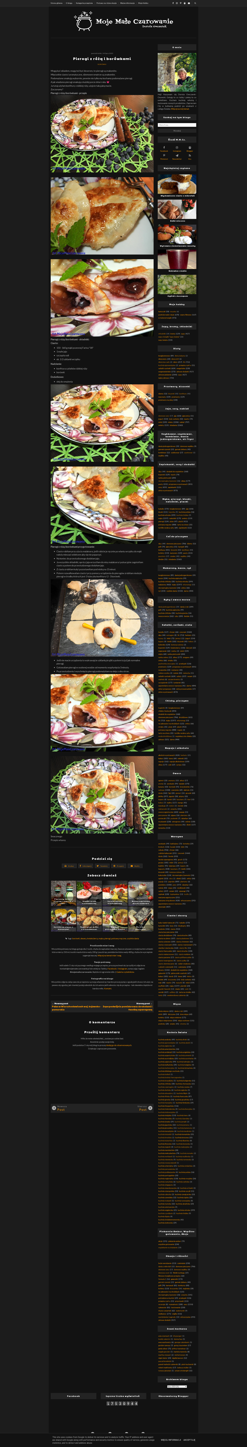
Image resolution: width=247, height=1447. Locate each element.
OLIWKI (178, 878)
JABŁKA (160, 796)
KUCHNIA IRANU (182, 1115)
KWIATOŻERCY (92, 938)
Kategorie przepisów (84, 3)
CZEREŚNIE (175, 790)
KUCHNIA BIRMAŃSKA (185, 1068)
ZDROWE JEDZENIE (164, 375)
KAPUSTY (161, 869)
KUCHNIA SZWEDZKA (165, 1197)
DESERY (83, 938)
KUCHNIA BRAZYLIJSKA (165, 1081)
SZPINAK (161, 894)
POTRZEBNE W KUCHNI (166, 1298)
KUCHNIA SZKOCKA (164, 1194)
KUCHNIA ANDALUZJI (165, 1052)
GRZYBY (161, 862)
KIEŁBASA (161, 550)
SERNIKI (161, 992)
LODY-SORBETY (174, 419)
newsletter (177, 159)
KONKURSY (181, 1285)
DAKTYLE (186, 790)
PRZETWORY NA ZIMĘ (165, 400)
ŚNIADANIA (173, 425)
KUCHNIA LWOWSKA (183, 1144)
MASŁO (186, 419)
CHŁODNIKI (162, 334)
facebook (164, 151)
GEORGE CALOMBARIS (182, 1342)
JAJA (175, 416)
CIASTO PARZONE (164, 957)
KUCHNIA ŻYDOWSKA (165, 1223)
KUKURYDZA (162, 875)
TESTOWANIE (175, 1307)
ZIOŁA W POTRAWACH (165, 490)
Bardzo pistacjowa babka (115, 928)
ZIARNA (186, 591)
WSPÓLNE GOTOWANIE (166, 1244)
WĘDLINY (161, 456)
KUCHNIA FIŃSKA (164, 1096)
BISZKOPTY (182, 926)
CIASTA (173, 929)
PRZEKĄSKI (182, 664)
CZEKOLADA (182, 967)
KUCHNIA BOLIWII (164, 1074)
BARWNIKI (161, 926)
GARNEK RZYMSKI (164, 449)
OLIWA (183, 481)
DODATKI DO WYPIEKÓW (174, 471)
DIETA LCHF (175, 359)
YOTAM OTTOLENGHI (182, 1371)
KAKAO (160, 758)
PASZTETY (161, 556)
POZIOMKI (174, 818)
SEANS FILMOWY (185, 315)
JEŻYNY (181, 796)
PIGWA (173, 815)
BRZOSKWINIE (185, 787)
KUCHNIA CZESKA (183, 1087)
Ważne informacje (127, 3)
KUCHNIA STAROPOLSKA (166, 1191)
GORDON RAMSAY (164, 1345)
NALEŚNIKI (172, 518)
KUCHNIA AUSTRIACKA (186, 1058)
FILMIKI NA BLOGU (179, 1273)
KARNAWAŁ (169, 1285)
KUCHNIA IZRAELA (164, 1122)
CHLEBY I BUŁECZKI (164, 711)
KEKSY (189, 976)
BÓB (182, 847)
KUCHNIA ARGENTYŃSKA (166, 1055)
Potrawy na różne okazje (107, 3)
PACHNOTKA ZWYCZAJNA (166, 664)
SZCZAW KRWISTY (174, 679)
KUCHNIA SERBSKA (183, 1182)
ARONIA (160, 784)
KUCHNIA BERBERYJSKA (166, 1068)
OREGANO (186, 657)
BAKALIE (161, 509)
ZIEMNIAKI (162, 907)
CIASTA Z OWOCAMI (165, 945)
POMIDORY (162, 885)
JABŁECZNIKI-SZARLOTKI (179, 973)
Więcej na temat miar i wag (109, 955)
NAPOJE (161, 761)
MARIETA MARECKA (180, 1352)
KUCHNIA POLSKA (185, 512)
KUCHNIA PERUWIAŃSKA (166, 1169)
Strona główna (57, 3)
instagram (177, 151)
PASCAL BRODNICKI (164, 1361)
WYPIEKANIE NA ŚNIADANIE (168, 1247)
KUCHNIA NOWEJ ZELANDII (167, 1163)
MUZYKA (173, 311)
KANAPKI (181, 547)
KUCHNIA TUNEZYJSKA (182, 1201)
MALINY (169, 803)
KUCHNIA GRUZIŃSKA (182, 1099)
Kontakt (107, 988)
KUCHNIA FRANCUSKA (180, 1096)
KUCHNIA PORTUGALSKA (166, 1175)
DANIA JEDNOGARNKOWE (166, 446)
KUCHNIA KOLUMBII (164, 1134)
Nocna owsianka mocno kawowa (141, 902)
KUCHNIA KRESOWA (182, 1137)
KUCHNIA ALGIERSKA (165, 1046)
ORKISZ (183, 588)
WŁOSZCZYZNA (186, 900)
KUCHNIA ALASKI (184, 1043)
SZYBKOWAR (175, 452)
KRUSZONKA (172, 979)
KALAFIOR (161, 866)
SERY (185, 1304)
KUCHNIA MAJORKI (164, 1147)
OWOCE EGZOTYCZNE (165, 812)
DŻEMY (161, 394)
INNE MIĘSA (184, 1014)
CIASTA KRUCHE (182, 935)
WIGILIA (174, 1314)
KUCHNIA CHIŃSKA (164, 581)
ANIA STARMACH (163, 1336)
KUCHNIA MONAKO (186, 1153)
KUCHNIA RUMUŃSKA (165, 1182)
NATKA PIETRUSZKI (164, 478)
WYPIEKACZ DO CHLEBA (183, 736)
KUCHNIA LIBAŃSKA (182, 1140)
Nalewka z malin (178, 270)
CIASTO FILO (183, 948)
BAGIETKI (161, 708)
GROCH (180, 859)
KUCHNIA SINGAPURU (165, 1185)
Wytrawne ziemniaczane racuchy (178, 245)
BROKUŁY (161, 847)
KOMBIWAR (162, 452)
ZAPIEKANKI (172, 487)
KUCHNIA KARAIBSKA (184, 1131)
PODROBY (161, 1024)
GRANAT (178, 793)
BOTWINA (186, 844)
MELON (171, 806)
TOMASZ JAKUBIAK (164, 1371)
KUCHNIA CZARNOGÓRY (166, 1087)
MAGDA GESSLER (164, 1352)
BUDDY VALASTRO (164, 1339)
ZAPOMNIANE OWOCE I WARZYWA (170, 686)
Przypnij (120, 866)
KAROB (169, 799)
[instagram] (176, 3)
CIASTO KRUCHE (182, 951)
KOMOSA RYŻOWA (177, 645)
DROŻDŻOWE (183, 717)
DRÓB (160, 1014)
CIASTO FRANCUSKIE (165, 951)
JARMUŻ (178, 638)
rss (189, 159)
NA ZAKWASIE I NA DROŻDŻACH (168, 723)
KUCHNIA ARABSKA (164, 1039)
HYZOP (160, 638)
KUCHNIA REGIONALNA (165, 1178)
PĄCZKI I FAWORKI (164, 989)
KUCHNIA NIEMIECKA (165, 1159)
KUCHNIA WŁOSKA (164, 515)
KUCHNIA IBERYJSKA (185, 1109)
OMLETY (161, 425)
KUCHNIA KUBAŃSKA (165, 1140)
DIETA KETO (162, 359)
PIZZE (172, 521)
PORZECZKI (162, 818)
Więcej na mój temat (180, 109)
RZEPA (170, 888)
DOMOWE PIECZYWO (173, 543)
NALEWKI (181, 758)
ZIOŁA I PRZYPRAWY (164, 689)
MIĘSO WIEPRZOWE (165, 1020)
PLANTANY (183, 815)
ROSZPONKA (162, 670)
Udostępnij (87, 866)
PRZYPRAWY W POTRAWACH (178, 484)
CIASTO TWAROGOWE (165, 960)
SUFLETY (172, 992)
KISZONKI (171, 394)
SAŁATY (179, 676)
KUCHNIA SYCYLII (184, 1191)
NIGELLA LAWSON (177, 1358)
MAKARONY (162, 584)
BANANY (161, 787)
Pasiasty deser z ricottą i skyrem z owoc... (63, 901)
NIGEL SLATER (162, 1358)
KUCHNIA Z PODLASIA (165, 1213)
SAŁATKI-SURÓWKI (164, 368)
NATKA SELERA (163, 657)
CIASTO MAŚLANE (184, 954)
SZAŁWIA (161, 679)
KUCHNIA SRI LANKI (186, 1188)
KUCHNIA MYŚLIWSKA (183, 1156)
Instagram (122, 968)
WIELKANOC (162, 1314)
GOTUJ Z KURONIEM (180, 1345)
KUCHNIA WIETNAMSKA (166, 1207)
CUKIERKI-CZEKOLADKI (165, 967)
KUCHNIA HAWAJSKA (165, 1103)
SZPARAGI (182, 891)
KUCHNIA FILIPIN (182, 1093)
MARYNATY (162, 397)
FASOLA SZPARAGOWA (165, 859)
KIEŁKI (169, 641)
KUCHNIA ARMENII (185, 1055)
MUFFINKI (161, 986)
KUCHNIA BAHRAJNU (184, 1062)
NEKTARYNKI (162, 809)
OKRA (171, 878)
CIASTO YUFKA (181, 960)
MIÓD (160, 422)
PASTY (160, 484)
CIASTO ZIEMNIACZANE (166, 964)
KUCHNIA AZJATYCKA (176, 578)
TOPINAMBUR (174, 894)
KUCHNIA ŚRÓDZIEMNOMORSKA (169, 1220)
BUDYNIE (161, 929)
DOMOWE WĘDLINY (187, 446)
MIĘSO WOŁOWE (183, 1020)
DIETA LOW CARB (164, 362)
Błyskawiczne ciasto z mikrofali (178, 195)
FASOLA (170, 856)
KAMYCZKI (161, 311)
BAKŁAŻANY (174, 844)
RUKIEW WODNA (164, 673)
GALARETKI (161, 973)
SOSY (160, 487)
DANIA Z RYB (184, 607)
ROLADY (177, 989)
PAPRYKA (171, 881)
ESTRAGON (170, 635)
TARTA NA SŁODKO (185, 992)
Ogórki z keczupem (177, 296)
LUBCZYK (189, 648)
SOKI (169, 765)
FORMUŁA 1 (162, 1279)
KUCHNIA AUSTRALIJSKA (166, 1058)
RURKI (186, 989)
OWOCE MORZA (163, 616)
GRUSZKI (188, 793)
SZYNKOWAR (188, 452)
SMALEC (173, 556)
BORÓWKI (102, 64)
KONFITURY (183, 394)
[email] (188, 3)
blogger (190, 151)
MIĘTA (160, 654)
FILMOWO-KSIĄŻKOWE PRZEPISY (169, 1276)
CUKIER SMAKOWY (184, 964)
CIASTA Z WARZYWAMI (185, 945)
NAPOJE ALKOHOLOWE (177, 761)
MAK (160, 983)
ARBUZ (182, 780)
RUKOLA (175, 673)
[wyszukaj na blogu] (195, 3)
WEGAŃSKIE (181, 368)
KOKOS (190, 641)
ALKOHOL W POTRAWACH (166, 755)
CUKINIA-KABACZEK (165, 853)
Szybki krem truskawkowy (89, 902)
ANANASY (171, 780)
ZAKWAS (161, 739)
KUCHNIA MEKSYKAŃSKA (167, 1153)
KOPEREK (161, 474)
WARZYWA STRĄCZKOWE (166, 900)
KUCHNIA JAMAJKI (181, 1122)
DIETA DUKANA (180, 356)
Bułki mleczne (177, 220)
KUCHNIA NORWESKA (184, 1159)
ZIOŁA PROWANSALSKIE (184, 689)
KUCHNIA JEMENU (183, 1125)
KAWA (171, 758)
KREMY (172, 334)
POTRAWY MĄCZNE (118, 938)
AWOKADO (170, 784)
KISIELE (160, 979)
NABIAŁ (182, 422)
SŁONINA (183, 1024)
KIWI (189, 799)
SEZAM (189, 676)
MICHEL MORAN (180, 1355)
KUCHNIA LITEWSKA (165, 1144)
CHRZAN (172, 632)
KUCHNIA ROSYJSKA (185, 1178)
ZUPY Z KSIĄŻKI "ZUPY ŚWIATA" (169, 337)
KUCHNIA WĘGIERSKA (165, 1210)
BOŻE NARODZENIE (164, 1263)
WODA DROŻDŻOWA (165, 736)
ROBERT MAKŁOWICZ (165, 1367)
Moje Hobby (143, 3)
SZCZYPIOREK (163, 682)
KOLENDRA (161, 645)
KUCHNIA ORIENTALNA (165, 1166)
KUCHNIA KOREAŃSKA (182, 1134)
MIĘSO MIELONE (175, 1017)
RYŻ (159, 591)
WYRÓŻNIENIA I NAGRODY (167, 1317)
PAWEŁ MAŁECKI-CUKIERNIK (168, 1364)
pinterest (164, 159)
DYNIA (160, 793)
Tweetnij (104, 866)
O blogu (69, 3)
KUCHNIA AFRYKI (181, 1039)
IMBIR (169, 638)
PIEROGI (107, 938)
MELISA (173, 651)
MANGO (180, 803)
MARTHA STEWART (164, 1355)
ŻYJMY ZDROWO (163, 378)
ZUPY (183, 334)
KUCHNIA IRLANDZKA (165, 1118)
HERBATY (188, 635)
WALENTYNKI (180, 1311)
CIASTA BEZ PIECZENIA (166, 932)
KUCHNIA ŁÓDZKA (182, 515)
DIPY (160, 471)
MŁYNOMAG (187, 584)
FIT (184, 362)
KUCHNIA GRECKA (182, 613)
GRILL (159, 547)
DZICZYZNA (171, 1014)
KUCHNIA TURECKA (164, 1204)
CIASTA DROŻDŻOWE (165, 935)
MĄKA (101, 938)
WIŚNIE (187, 821)
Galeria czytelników (125, 972)
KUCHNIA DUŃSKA (164, 1090)
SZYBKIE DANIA (133, 938)
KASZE (160, 578)
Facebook (112, 968)
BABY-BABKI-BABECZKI (166, 923)
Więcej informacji (171, 1440)
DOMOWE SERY (163, 416)
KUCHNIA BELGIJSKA (184, 1065)
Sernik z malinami (140, 928)
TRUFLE (186, 894)
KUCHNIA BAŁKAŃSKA (165, 1065)
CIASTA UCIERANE (164, 942)
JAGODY (171, 796)
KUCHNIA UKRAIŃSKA (183, 1204)
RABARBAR (184, 818)
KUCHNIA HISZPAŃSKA (166, 1106)
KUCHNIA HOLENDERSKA (166, 1109)
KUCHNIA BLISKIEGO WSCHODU (169, 1071)
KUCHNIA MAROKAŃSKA (166, 1150)
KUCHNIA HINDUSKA (183, 1103)
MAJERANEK (162, 651)
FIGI (169, 793)
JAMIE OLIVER (162, 1348)
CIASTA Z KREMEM (182, 942)
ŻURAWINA (161, 828)
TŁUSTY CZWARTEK (164, 1311)
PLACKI (180, 521)
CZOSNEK (182, 632)
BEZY (172, 926)
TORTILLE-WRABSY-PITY (166, 528)
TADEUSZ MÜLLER (183, 1367)
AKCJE (160, 1241)
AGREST (161, 780)
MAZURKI (179, 983)
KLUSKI (160, 512)
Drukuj (71, 866)
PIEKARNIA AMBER (174, 1241)
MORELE (180, 806)
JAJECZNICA (186, 416)
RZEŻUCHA (186, 673)
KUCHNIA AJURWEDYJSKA (166, 365)
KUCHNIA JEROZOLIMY (165, 1128)
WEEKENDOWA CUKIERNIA (176, 995)
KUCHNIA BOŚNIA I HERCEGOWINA (170, 1077)
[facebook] (172, 3)
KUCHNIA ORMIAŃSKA (185, 1166)
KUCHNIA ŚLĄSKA (164, 1216)
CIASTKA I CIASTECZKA (166, 948)
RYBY (176, 616)
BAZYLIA (161, 632)
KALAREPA (172, 866)
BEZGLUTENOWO (164, 356)
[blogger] (184, 3)
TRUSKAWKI (162, 821)
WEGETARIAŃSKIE (164, 371)
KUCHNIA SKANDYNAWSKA (167, 1188)
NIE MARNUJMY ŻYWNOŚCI (167, 481)
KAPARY (161, 641)
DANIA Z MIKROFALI (164, 1266)
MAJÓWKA (186, 1288)
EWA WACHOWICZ (164, 1342)
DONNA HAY (178, 1339)
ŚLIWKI (189, 825)
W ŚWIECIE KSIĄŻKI (165, 318)
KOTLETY (161, 553)
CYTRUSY (161, 790)
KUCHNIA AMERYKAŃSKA (166, 1049)
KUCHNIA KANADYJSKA (166, 1131)
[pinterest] (179, 3)
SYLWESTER (162, 1307)
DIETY (175, 362)
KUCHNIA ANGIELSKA (184, 1052)
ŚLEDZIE (161, 559)
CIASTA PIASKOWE (182, 938)
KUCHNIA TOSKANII (164, 1201)
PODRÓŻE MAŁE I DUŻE (166, 315)
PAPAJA (181, 812)
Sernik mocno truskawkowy (115, 902)
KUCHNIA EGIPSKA (180, 1090)
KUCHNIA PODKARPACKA (166, 1172)
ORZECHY (174, 809)
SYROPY (179, 765)
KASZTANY (180, 799)
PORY (174, 885)
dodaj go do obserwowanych (118, 1045)
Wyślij (136, 866)
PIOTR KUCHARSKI (187, 1364)
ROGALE (179, 730)
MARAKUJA (161, 806)
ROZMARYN (175, 670)
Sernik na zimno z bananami (63, 928)
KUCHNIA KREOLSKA (165, 1137)
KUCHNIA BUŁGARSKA (184, 1081)
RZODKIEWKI (181, 888)
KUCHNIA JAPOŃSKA (165, 1125)
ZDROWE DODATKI (183, 371)
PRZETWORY (176, 397)
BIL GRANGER (177, 1336)
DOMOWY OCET (163, 1273)
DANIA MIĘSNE (163, 1011)
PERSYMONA (162, 815)
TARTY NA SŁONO (183, 525)
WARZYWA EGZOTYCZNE (166, 897)
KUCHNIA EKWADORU (165, 1093)
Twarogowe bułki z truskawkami (89, 928)
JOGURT (160, 419)
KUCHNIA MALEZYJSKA (181, 1147)
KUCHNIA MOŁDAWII (165, 1156)
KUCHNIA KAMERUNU (185, 1128)
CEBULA (161, 850)
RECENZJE (161, 1304)
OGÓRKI (160, 878)
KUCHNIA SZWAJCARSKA (183, 1194)
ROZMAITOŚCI (173, 1304)
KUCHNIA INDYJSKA (164, 1115)
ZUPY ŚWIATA (163, 340)
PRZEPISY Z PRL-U (185, 365)
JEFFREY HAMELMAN (179, 1348)
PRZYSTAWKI (179, 1301)
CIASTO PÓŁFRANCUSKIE (183, 957)
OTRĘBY (170, 660)
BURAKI (172, 847)
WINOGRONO (176, 821)
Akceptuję (189, 1440)
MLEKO (170, 422)
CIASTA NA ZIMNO (164, 938)
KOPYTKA (172, 512)
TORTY (160, 995)
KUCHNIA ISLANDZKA (182, 1118)
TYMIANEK (177, 682)
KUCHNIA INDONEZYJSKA (166, 1112)
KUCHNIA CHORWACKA (183, 1084)
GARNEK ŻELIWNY (181, 449)
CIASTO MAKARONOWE (166, 954)
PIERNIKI (183, 986)
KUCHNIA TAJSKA (183, 1197)
